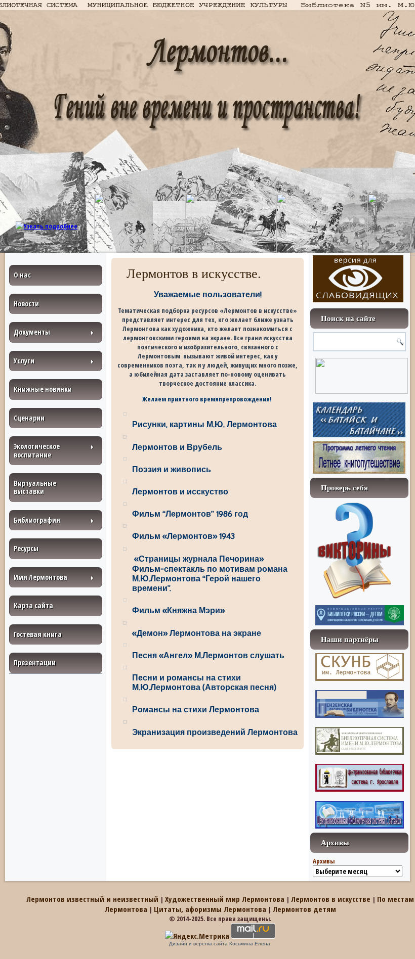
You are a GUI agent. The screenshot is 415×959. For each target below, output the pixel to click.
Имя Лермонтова (40, 577)
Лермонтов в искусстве (330, 899)
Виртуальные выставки (35, 487)
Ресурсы (26, 548)
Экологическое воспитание (37, 450)
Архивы (324, 860)
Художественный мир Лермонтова (224, 899)
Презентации (35, 662)
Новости (26, 303)
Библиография (37, 520)
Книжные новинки (43, 389)
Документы (32, 332)
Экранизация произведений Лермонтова (215, 732)
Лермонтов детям (304, 909)
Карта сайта (33, 605)
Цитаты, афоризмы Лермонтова (210, 909)
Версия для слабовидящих (358, 278)
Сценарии (29, 418)
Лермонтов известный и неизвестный (92, 899)
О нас (22, 275)
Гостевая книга (38, 634)
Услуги (24, 361)
